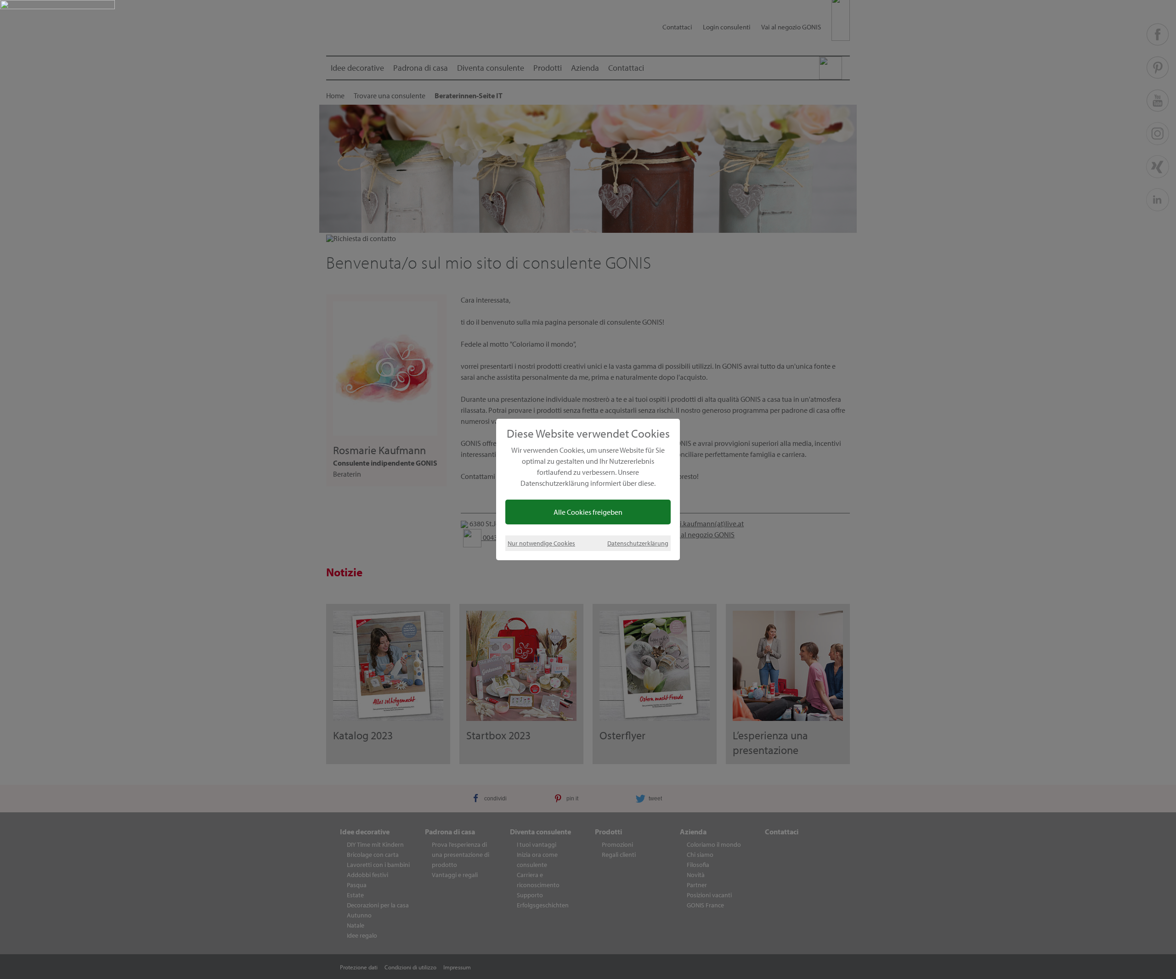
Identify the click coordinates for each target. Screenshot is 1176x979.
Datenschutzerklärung (637, 543)
